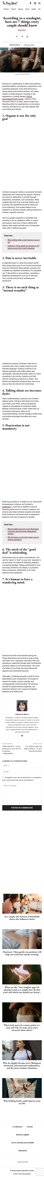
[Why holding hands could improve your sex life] (22, 1088)
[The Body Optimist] (10, 3)
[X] (22, 36)
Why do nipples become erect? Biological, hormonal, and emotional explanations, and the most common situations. (22, 1065)
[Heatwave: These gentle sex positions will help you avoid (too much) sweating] (22, 939)
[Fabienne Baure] (22, 705)
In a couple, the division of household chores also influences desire (22, 917)
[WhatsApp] (27, 36)
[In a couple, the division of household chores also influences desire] (22, 904)
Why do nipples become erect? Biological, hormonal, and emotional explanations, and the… (23, 531)
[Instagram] (35, 3)
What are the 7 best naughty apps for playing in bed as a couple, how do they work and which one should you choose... (22, 990)
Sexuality (22, 30)
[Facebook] (30, 3)
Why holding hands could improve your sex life (22, 1102)
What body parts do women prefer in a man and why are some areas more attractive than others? (22, 1028)
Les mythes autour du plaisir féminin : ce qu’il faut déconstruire (33, 748)
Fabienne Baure (14, 45)
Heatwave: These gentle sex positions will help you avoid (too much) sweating (22, 953)
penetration (6, 507)
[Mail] (22, 735)
